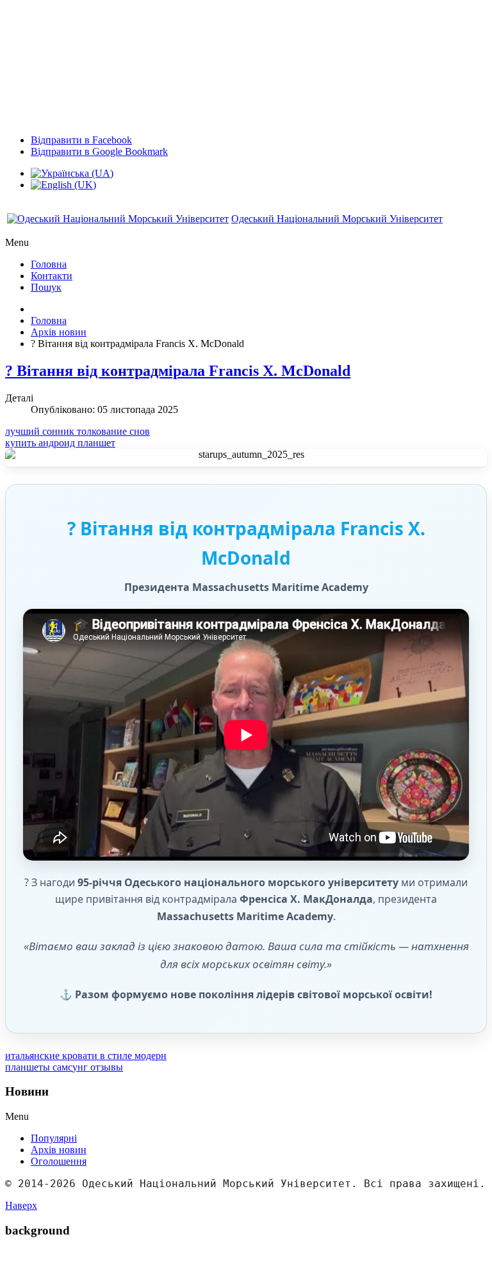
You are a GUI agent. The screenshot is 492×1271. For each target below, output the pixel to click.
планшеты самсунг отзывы (64, 1067)
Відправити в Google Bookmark (99, 151)
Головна (49, 320)
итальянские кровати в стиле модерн (86, 1055)
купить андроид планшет (60, 442)
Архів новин (58, 332)
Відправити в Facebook (81, 139)
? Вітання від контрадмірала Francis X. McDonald (177, 370)
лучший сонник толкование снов (77, 431)
